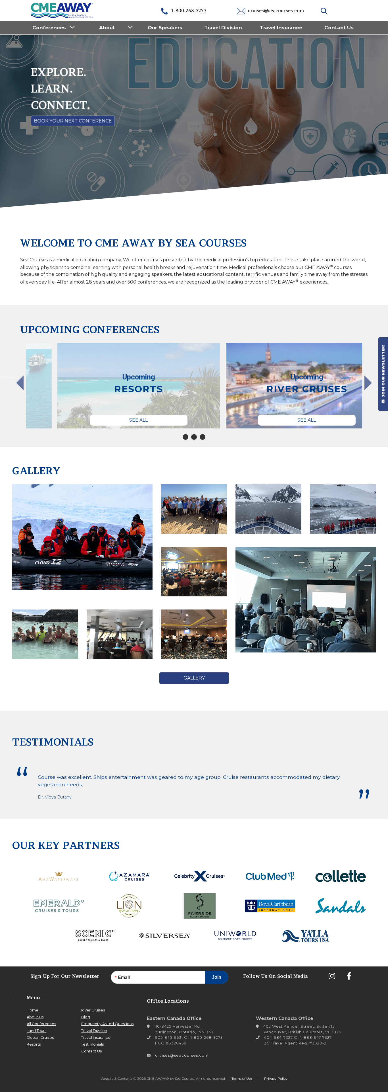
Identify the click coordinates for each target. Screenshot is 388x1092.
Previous (10, 377)
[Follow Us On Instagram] (331, 976)
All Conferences (41, 1023)
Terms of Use (241, 1078)
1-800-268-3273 (188, 10)
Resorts (34, 1044)
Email (124, 977)
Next (377, 388)
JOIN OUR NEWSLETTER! (383, 371)
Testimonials (92, 1044)
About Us (35, 1017)
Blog (85, 1017)
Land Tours (36, 1030)
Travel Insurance (281, 27)
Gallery (194, 678)
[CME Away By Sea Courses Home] (62, 10)
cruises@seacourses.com (275, 10)
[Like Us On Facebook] (348, 976)
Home (32, 1010)
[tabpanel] (107, 385)
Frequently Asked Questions (107, 1023)
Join (216, 977)
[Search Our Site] (325, 10)
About (107, 27)
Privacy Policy (275, 1078)
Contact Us (339, 27)
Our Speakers (165, 27)
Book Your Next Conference (72, 121)
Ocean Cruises (40, 1037)
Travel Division (223, 27)
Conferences (49, 27)
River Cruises (93, 1010)
